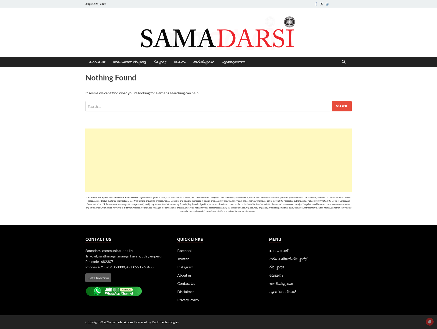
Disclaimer (185, 291)
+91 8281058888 (111, 267)
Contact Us (186, 283)
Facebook (185, 250)
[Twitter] (321, 4)
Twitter (183, 259)
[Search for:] (218, 106)
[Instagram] (327, 4)
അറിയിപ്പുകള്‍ (203, 62)
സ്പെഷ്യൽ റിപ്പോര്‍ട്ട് (129, 62)
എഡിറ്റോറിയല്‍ (233, 62)
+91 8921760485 (140, 267)
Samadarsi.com (122, 322)
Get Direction (98, 278)
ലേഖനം (179, 62)
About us (184, 275)
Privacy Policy (188, 300)
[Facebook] (316, 4)
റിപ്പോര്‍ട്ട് (159, 62)
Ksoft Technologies (165, 322)
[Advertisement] (218, 160)
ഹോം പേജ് (97, 62)
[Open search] (343, 62)
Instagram (185, 267)
